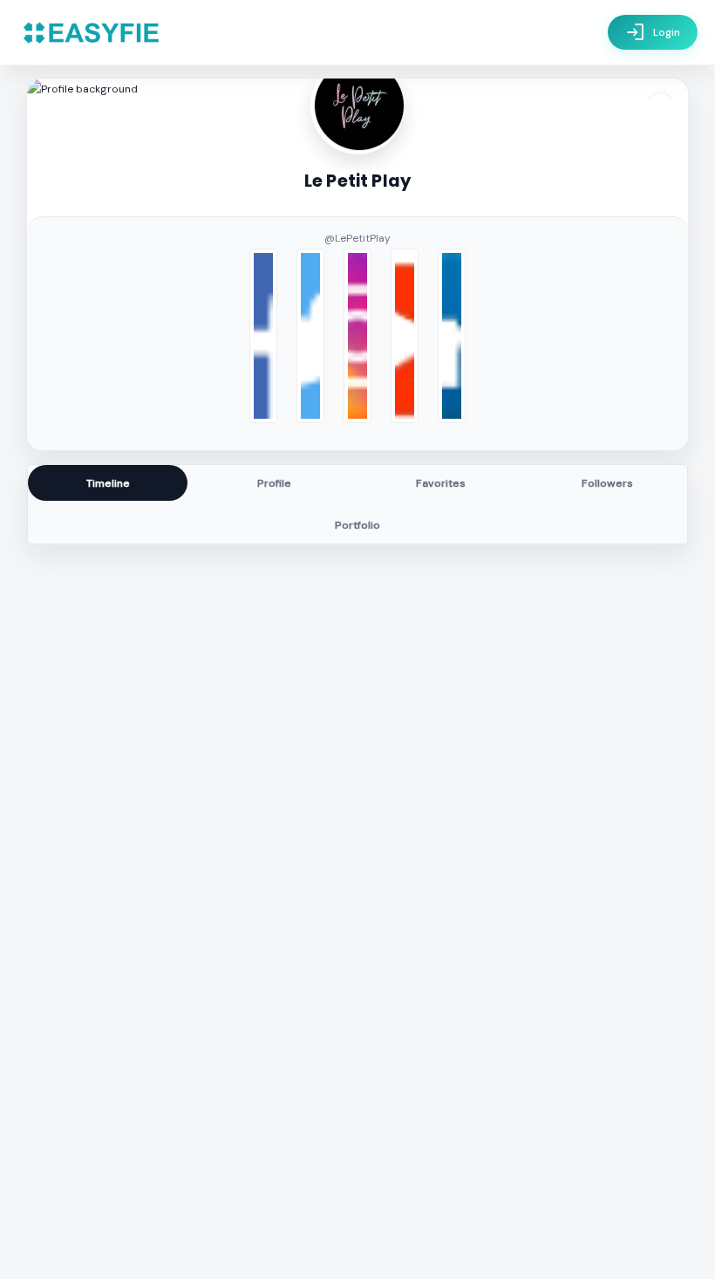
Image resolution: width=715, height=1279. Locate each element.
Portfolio (357, 525)
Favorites (441, 483)
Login (652, 32)
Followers (607, 483)
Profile (274, 483)
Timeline (108, 483)
